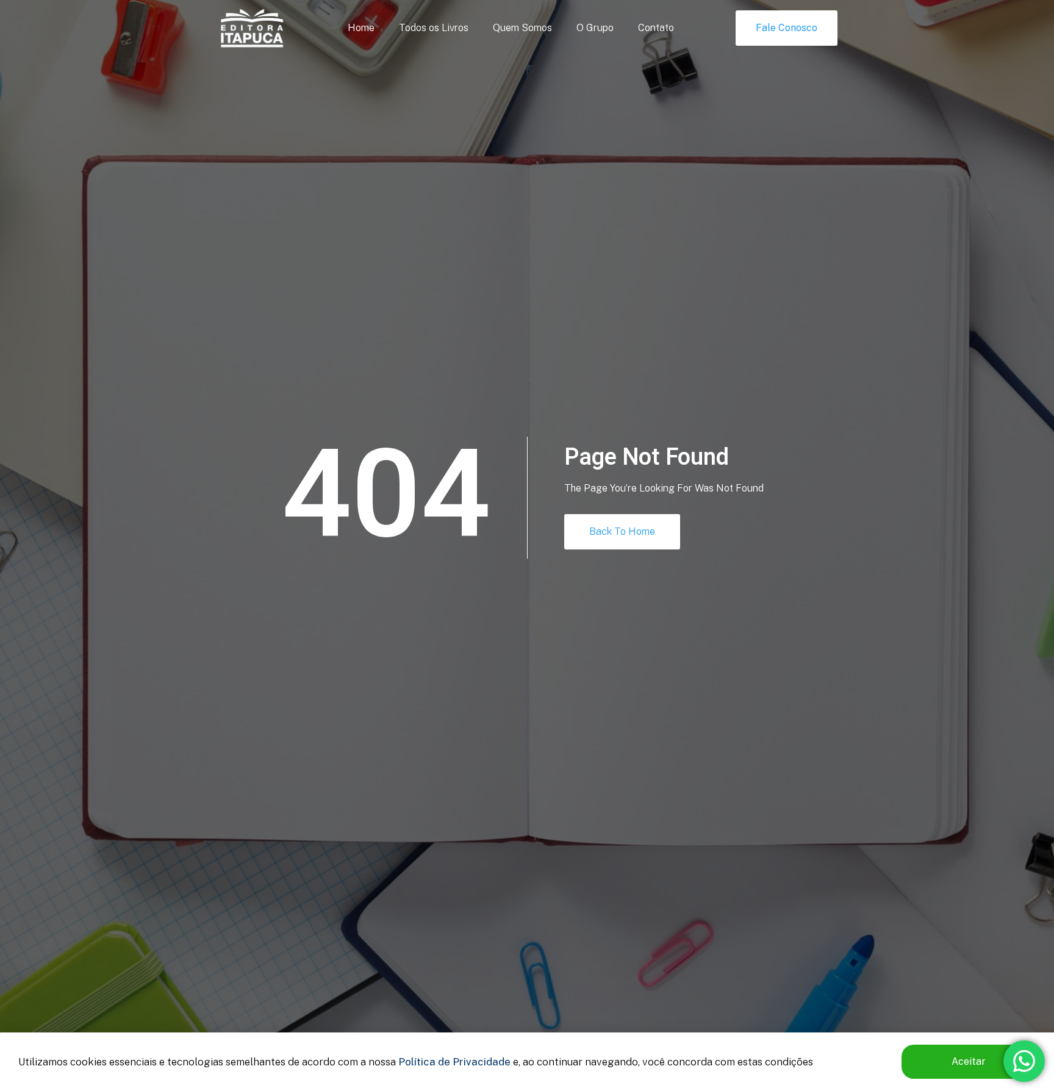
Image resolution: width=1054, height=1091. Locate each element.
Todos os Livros (433, 28)
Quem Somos (522, 28)
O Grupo (595, 28)
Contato (656, 28)
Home (361, 28)
